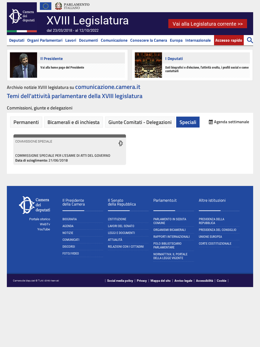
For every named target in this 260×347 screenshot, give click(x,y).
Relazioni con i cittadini (126, 246)
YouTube (43, 229)
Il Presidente (51, 58)
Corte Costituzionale (215, 243)
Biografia (69, 219)
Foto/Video (70, 253)
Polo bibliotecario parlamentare (167, 245)
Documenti (88, 40)
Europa (176, 40)
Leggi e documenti (121, 233)
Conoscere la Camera (148, 40)
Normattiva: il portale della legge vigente (170, 256)
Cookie (221, 280)
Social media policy (120, 280)
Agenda (67, 226)
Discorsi (68, 246)
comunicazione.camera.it (107, 86)
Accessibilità (204, 280)
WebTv (45, 224)
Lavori (70, 40)
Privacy (142, 280)
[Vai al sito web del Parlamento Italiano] (72, 11)
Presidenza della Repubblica (211, 221)
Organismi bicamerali (169, 230)
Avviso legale (183, 280)
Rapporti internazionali (171, 237)
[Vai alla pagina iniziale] (22, 31)
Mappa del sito (161, 280)
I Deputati (174, 58)
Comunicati (70, 240)
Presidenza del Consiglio (217, 230)
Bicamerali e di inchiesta (73, 122)
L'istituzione (117, 219)
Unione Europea (210, 237)
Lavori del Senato (121, 226)
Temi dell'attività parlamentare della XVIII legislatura (74, 95)
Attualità (115, 240)
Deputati (16, 40)
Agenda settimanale (231, 121)
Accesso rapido (228, 40)
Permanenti (26, 122)
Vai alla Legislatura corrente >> (208, 24)
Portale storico (39, 219)
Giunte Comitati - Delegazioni (140, 122)
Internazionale (198, 40)
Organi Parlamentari (44, 40)
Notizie (67, 233)
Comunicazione (114, 40)
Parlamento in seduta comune (169, 221)
